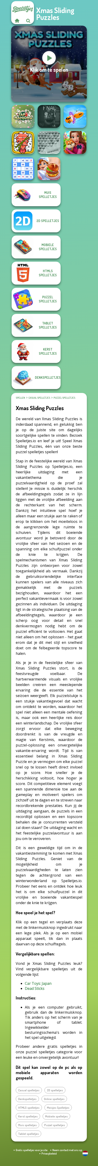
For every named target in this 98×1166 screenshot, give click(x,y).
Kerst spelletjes (28, 1116)
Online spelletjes (54, 1099)
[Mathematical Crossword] (23, 168)
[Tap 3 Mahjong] (23, 116)
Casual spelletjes (39, 397)
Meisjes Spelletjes (58, 1107)
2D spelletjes (55, 1090)
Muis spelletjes (27, 1125)
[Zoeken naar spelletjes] (28, 20)
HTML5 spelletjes (28, 1107)
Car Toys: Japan (38, 983)
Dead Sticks (34, 988)
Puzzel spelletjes (64, 397)
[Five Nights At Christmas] (49, 116)
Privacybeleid (49, 1153)
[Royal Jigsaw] (75, 142)
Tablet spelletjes (28, 1134)
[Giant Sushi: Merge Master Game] (23, 142)
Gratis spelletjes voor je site (31, 1150)
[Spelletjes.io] (17, 20)
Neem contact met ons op (67, 1150)
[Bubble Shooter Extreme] (49, 142)
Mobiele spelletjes (56, 1116)
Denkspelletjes (27, 1099)
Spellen (20, 397)
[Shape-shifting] (75, 116)
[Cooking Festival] (49, 168)
